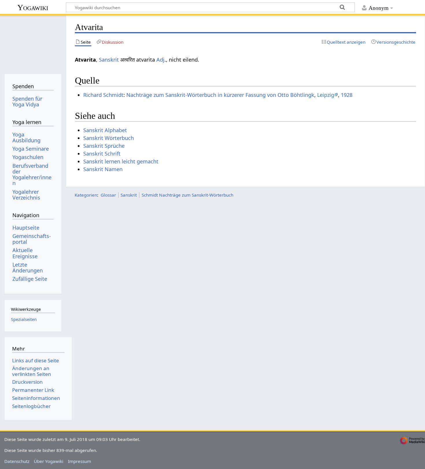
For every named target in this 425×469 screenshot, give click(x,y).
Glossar (108, 195)
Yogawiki (32, 7)
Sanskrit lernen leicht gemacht (120, 161)
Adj (160, 59)
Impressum (79, 461)
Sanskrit (109, 59)
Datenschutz (16, 461)
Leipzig (325, 94)
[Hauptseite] (33, 43)
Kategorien (86, 195)
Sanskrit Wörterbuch (108, 137)
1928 (346, 94)
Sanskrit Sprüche (104, 145)
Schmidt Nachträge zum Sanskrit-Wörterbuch (187, 195)
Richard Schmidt (103, 94)
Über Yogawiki (48, 461)
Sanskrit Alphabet (105, 130)
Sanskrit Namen (103, 169)
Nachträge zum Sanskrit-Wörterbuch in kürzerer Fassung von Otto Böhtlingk (220, 94)
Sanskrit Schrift (102, 153)
